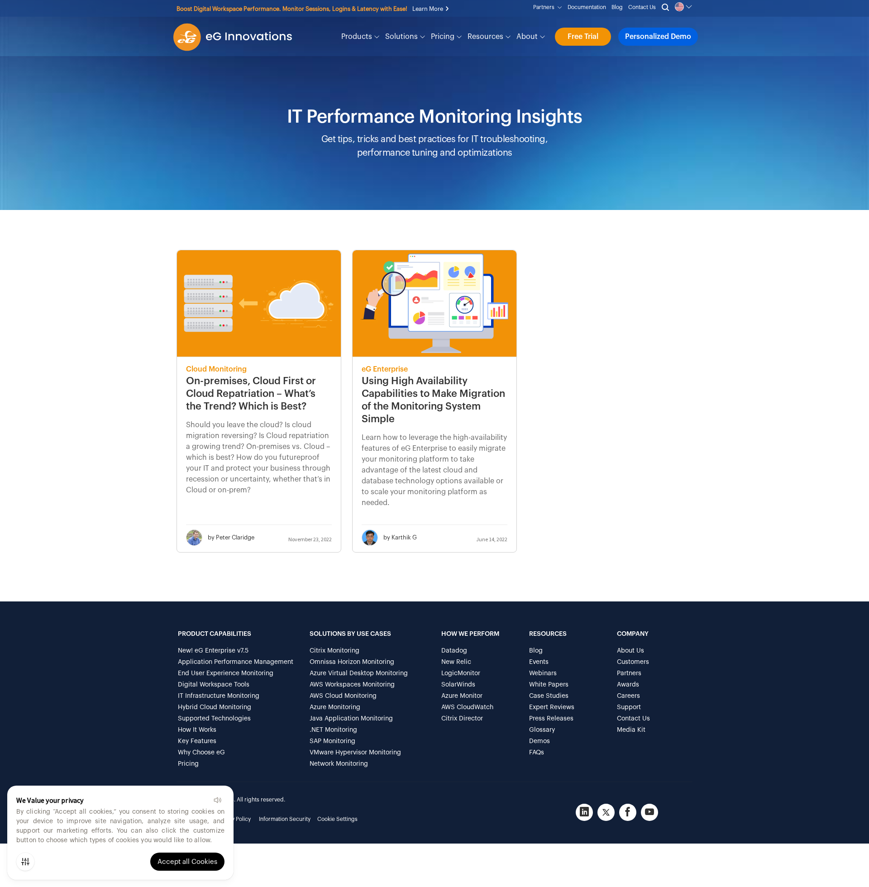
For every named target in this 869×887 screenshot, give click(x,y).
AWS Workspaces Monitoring (352, 685)
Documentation (587, 7)
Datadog (454, 651)
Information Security (284, 819)
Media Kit (631, 730)
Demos (539, 741)
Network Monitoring (339, 764)
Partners (545, 7)
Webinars (543, 673)
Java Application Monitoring (351, 718)
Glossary (542, 730)
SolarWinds (458, 685)
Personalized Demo (658, 36)
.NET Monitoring (333, 730)
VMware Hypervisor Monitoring (355, 752)
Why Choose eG (201, 752)
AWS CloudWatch (467, 707)
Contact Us (642, 7)
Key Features (197, 741)
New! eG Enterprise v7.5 (213, 651)
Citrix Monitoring (334, 651)
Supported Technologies (214, 718)
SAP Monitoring (332, 741)
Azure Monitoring (335, 707)
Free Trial (583, 36)
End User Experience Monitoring (225, 673)
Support (629, 707)
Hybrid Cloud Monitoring (214, 707)
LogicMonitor (460, 673)
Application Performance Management (235, 662)
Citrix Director (462, 718)
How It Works (197, 730)
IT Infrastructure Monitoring (218, 696)
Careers (628, 696)
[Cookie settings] (25, 862)
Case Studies (548, 696)
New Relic (456, 662)
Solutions (402, 36)
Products (357, 36)
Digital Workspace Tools (213, 685)
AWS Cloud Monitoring (343, 696)
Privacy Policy (233, 819)
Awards (628, 685)
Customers (633, 662)
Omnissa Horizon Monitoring (352, 662)
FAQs (536, 752)
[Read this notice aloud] (217, 800)
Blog (617, 7)
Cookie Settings (337, 819)
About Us (630, 651)
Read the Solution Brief (288, 9)
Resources (486, 36)
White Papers (548, 685)
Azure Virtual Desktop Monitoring (359, 673)
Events (539, 662)
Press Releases (551, 718)
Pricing (443, 36)
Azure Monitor (461, 696)
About (528, 36)
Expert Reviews (551, 707)
